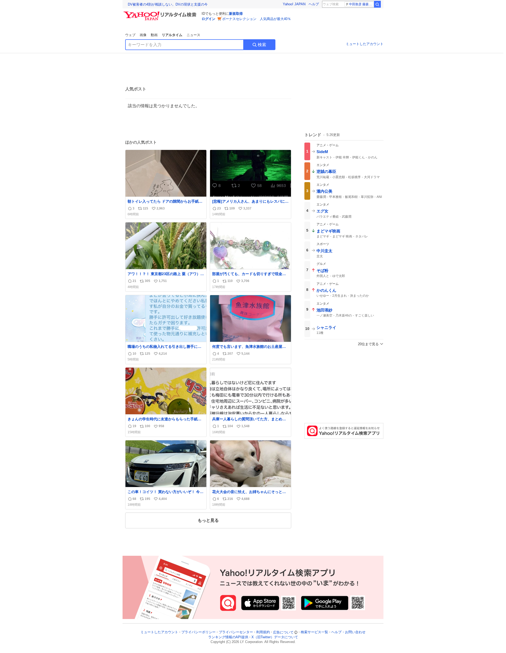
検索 (262, 44)
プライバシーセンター (236, 632)
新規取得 (236, 14)
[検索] (377, 4)
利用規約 (263, 632)
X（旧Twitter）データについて (274, 637)
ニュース (193, 35)
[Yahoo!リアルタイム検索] (161, 12)
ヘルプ (314, 4)
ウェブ (130, 35)
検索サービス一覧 (314, 632)
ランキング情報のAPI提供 (228, 637)
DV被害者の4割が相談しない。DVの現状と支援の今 (168, 4)
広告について (283, 632)
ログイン (208, 19)
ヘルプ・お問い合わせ (348, 632)
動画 (154, 35)
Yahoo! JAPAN (294, 4)
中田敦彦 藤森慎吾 (361, 4)
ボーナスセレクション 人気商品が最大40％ (256, 19)
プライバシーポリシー (198, 632)
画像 (143, 35)
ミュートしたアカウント (364, 44)
